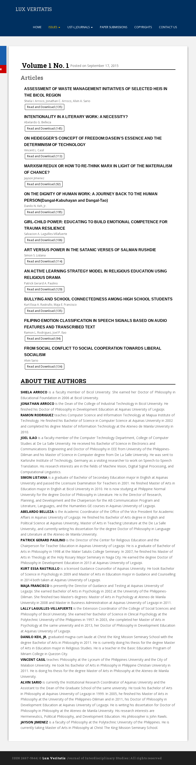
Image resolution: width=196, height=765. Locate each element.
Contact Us (168, 27)
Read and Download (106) (44, 240)
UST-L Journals (78, 27)
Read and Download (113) (44, 156)
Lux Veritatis (53, 758)
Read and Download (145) (44, 128)
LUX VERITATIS (34, 9)
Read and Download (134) (44, 366)
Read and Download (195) (44, 212)
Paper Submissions (113, 27)
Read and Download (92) (43, 184)
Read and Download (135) (44, 107)
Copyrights (143, 27)
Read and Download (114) (44, 261)
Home (36, 27)
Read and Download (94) (43, 338)
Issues (53, 27)
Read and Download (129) (44, 289)
